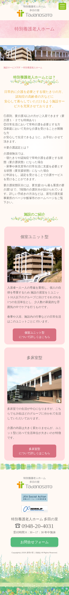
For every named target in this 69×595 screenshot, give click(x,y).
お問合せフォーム (34, 542)
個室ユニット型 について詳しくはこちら (34, 334)
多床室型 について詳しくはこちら (34, 451)
